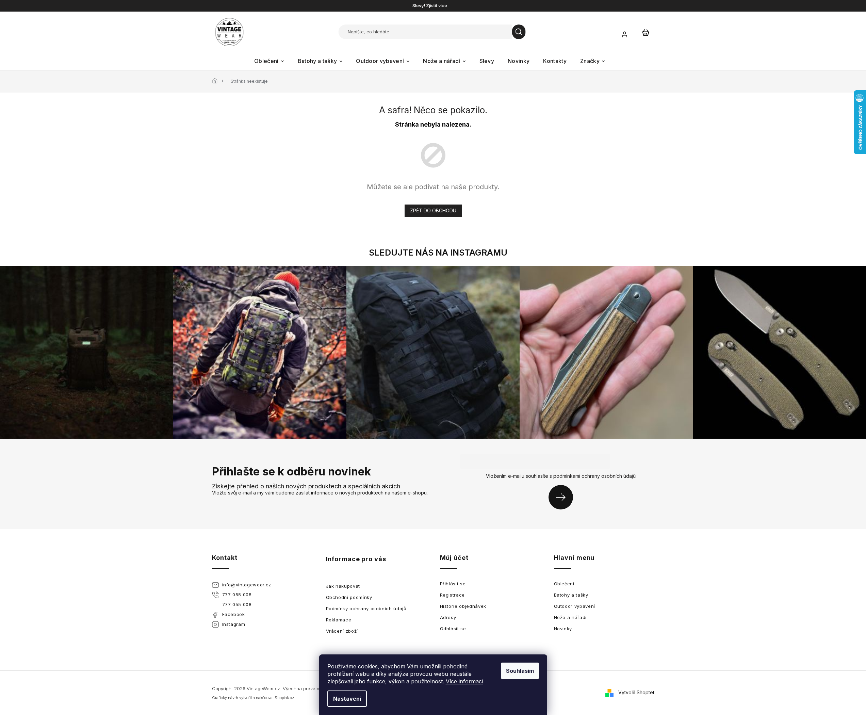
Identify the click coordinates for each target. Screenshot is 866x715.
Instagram (233, 624)
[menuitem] (269, 61)
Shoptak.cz (284, 697)
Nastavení (347, 698)
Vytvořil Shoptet (636, 692)
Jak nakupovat (343, 586)
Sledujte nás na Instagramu (438, 252)
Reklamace (339, 619)
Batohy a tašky (571, 595)
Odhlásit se (453, 628)
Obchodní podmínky (349, 597)
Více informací (464, 681)
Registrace (452, 595)
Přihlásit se (563, 497)
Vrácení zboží (342, 631)
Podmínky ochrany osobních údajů (366, 608)
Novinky (563, 628)
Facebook (233, 614)
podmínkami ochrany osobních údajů (594, 476)
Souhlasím (520, 670)
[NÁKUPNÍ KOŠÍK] (646, 32)
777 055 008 (237, 594)
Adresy (448, 617)
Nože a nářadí (570, 617)
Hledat (519, 32)
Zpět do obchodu (433, 210)
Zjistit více (436, 5)
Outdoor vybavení (574, 606)
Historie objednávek (463, 606)
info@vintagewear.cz (246, 584)
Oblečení (564, 583)
